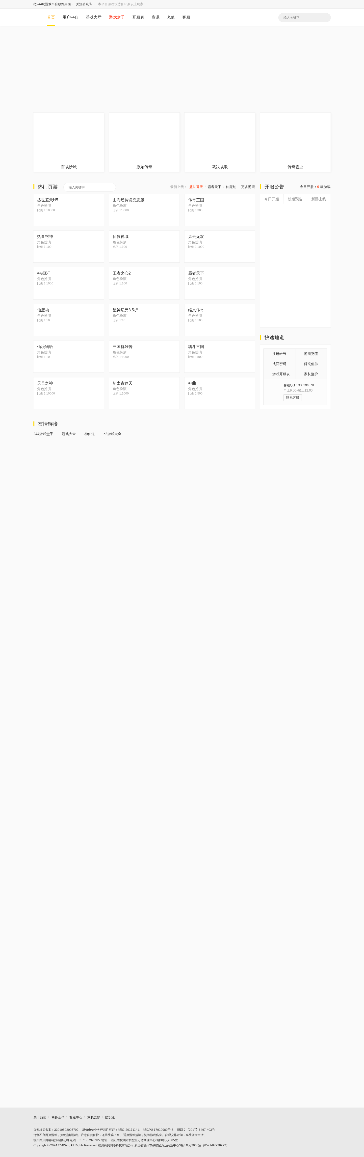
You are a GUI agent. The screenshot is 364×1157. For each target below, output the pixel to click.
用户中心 (70, 17)
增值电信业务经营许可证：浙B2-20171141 (110, 1130)
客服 (186, 17)
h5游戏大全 (112, 434)
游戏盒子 (117, 17)
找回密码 (279, 364)
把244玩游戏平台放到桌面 (52, 4)
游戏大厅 (94, 17)
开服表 (138, 17)
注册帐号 (279, 354)
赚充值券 (311, 364)
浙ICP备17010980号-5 (158, 1130)
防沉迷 (110, 1117)
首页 (51, 17)
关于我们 (39, 1117)
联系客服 (292, 397)
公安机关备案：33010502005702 (55, 1130)
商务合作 (58, 1117)
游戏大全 (69, 434)
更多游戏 (248, 187)
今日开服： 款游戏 (315, 187)
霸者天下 (214, 187)
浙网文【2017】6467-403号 (196, 1130)
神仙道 (89, 434)
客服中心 (75, 1117)
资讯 (155, 17)
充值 (171, 17)
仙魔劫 (231, 187)
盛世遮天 (196, 187)
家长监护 (311, 374)
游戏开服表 (281, 374)
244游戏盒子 (43, 434)
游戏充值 (311, 354)
